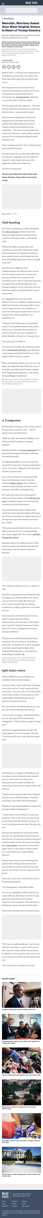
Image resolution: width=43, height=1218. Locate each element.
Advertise (24, 1201)
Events (4, 1203)
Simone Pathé (8, 60)
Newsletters (5, 1206)
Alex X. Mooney (12, 232)
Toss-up (9, 299)
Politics (9, 18)
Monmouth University (17, 350)
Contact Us (15, 1201)
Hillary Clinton (16, 483)
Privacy (14, 1203)
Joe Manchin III (22, 97)
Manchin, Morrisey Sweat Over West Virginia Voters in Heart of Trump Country (21, 27)
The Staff (14, 1206)
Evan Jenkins (11, 845)
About (3, 1201)
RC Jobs (24, 1203)
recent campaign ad (28, 450)
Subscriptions (25, 1206)
